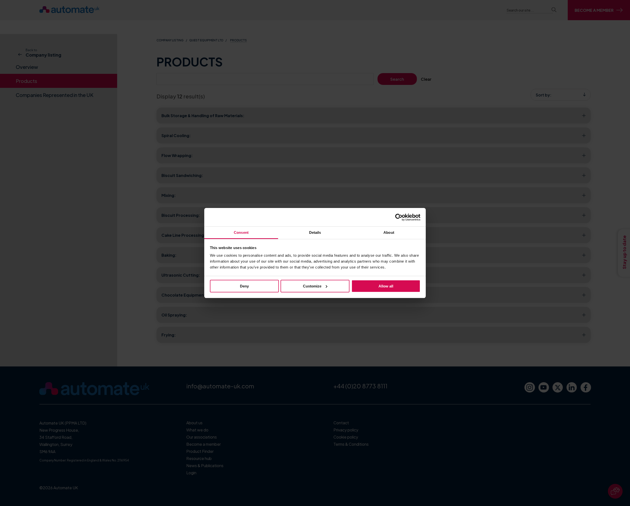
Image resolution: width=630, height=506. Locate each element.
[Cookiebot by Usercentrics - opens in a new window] (398, 217)
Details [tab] (315, 232)
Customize (312, 286)
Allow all (385, 286)
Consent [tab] (241, 232)
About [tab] (388, 232)
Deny (244, 286)
